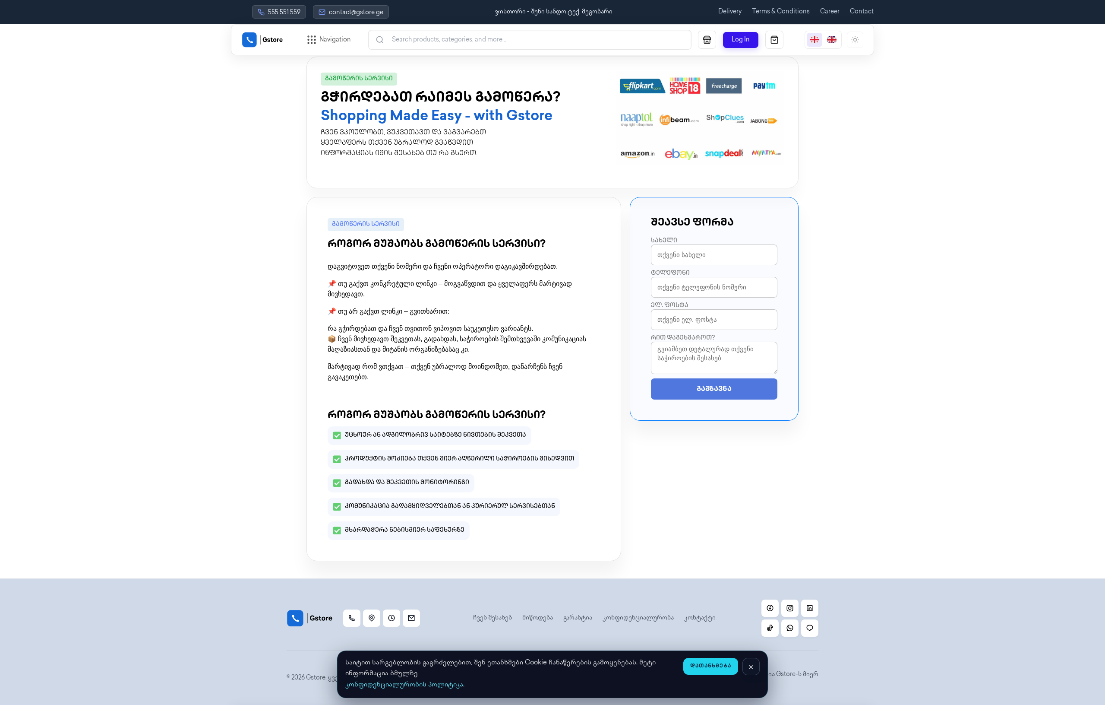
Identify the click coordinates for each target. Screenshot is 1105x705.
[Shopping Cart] (774, 40)
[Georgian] (814, 40)
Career (830, 12)
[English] (832, 40)
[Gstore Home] (262, 40)
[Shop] (707, 40)
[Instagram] (790, 608)
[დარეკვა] (351, 618)
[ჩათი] (809, 628)
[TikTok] (770, 628)
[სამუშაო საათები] (391, 618)
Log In (741, 40)
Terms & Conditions (781, 12)
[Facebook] (770, 608)
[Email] (411, 618)
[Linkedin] (809, 608)
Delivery (730, 12)
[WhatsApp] (790, 628)
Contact (862, 12)
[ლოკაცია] (371, 618)
